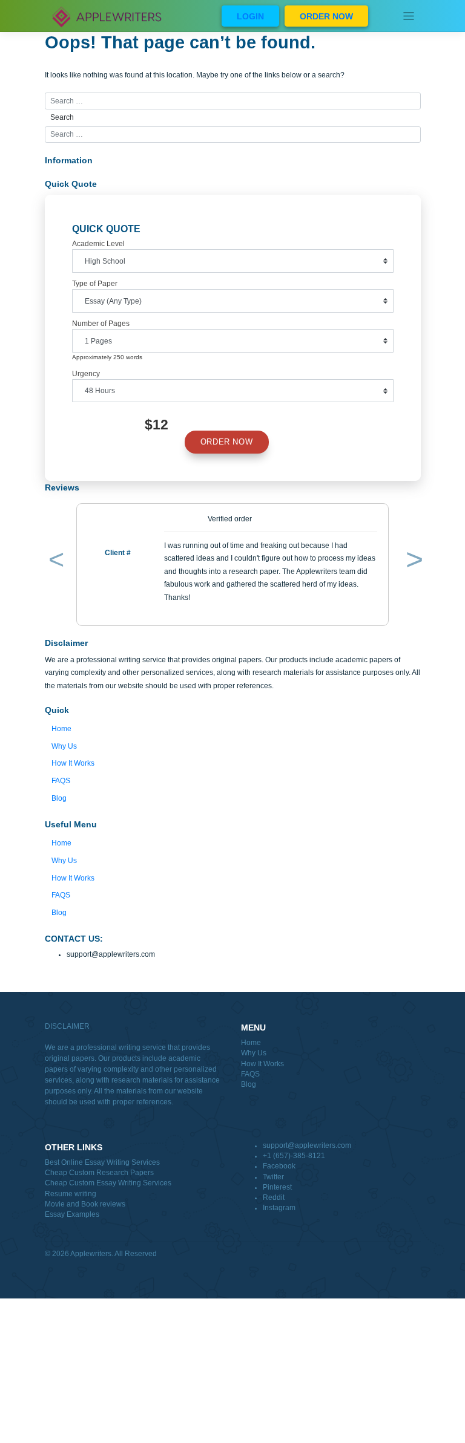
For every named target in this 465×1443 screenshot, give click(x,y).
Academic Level (98, 243)
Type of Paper (94, 283)
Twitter (273, 1177)
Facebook (279, 1166)
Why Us (64, 746)
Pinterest (277, 1187)
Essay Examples (72, 1214)
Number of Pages (101, 323)
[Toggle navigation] (409, 16)
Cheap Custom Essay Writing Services (108, 1183)
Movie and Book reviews (85, 1204)
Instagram (279, 1207)
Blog (59, 798)
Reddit (274, 1197)
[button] (54, 562)
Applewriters (90, 1253)
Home (61, 728)
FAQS (60, 780)
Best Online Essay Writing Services (102, 1162)
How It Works (72, 763)
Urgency (86, 373)
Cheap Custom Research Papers (99, 1172)
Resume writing (70, 1193)
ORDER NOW (326, 16)
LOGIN (250, 16)
